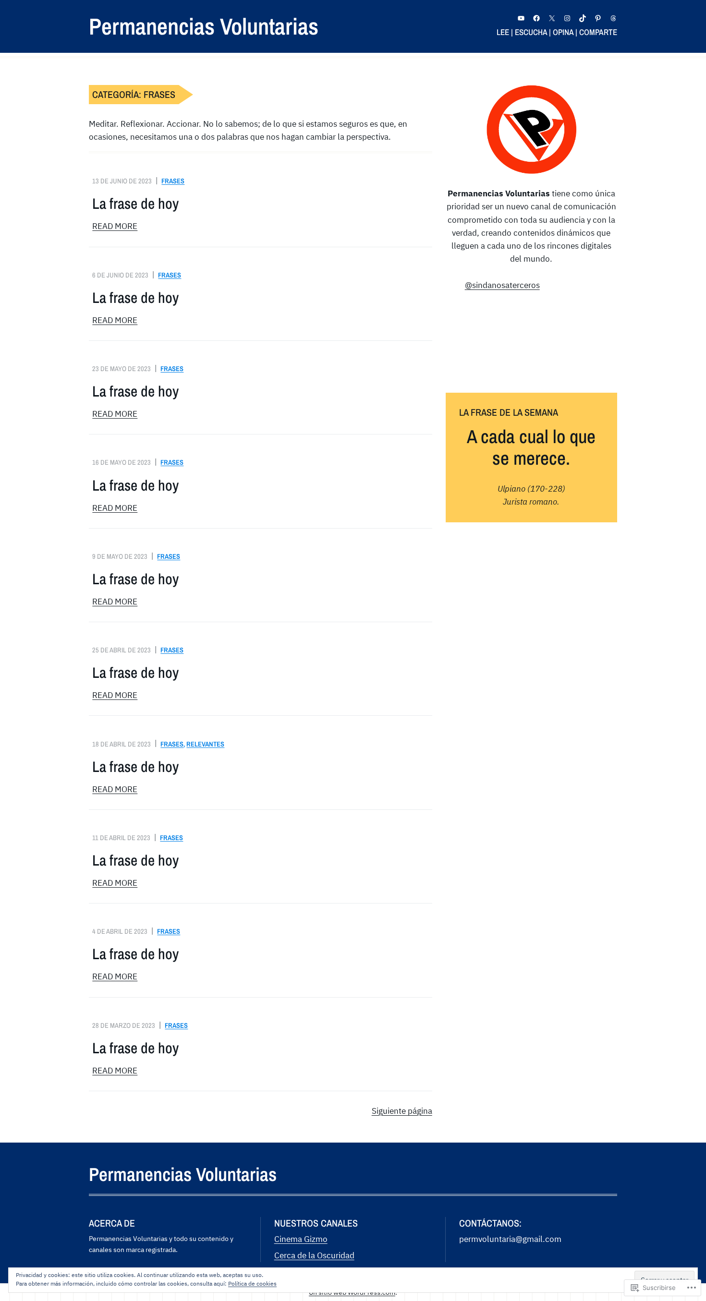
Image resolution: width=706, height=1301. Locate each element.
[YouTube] (521, 18)
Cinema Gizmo (301, 1239)
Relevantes (205, 743)
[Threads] (613, 18)
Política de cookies (252, 1283)
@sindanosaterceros (502, 285)
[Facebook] (536, 18)
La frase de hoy (135, 203)
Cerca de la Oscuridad (314, 1255)
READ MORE (114, 226)
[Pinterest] (598, 18)
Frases (172, 180)
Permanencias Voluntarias (203, 26)
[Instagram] (567, 18)
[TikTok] (582, 18)
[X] (552, 18)
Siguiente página (402, 1111)
